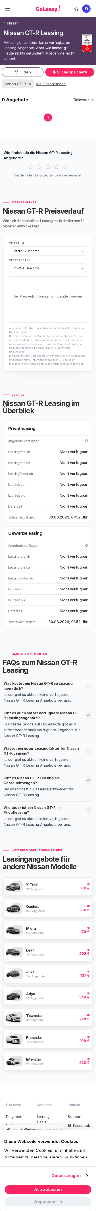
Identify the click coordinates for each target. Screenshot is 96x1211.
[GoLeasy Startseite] (47, 8)
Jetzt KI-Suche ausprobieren (34, 1129)
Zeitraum (16, 243)
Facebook (81, 1125)
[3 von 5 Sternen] (48, 166)
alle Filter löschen (51, 84)
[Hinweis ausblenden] (61, 1129)
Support (75, 1116)
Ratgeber (13, 1116)
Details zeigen (66, 1175)
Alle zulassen (48, 1189)
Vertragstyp (20, 260)
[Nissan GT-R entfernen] (30, 84)
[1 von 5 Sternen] (31, 166)
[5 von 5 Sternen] (65, 166)
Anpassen (44, 1201)
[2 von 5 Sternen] (39, 166)
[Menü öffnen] (7, 8)
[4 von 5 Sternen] (57, 166)
